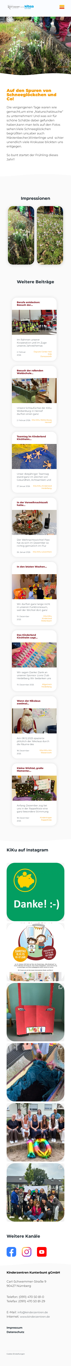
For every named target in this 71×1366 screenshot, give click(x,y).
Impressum (14, 1327)
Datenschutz (15, 1332)
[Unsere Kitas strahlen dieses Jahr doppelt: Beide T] (35, 892)
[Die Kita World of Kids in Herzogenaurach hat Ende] (35, 1012)
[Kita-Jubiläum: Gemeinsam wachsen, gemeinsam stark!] (35, 1132)
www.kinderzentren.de (35, 1316)
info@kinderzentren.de (33, 1312)
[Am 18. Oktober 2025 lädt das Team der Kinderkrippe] (35, 952)
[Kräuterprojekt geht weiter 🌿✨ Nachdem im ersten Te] (35, 1072)
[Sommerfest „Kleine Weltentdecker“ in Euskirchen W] (35, 1192)
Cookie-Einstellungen (16, 1354)
